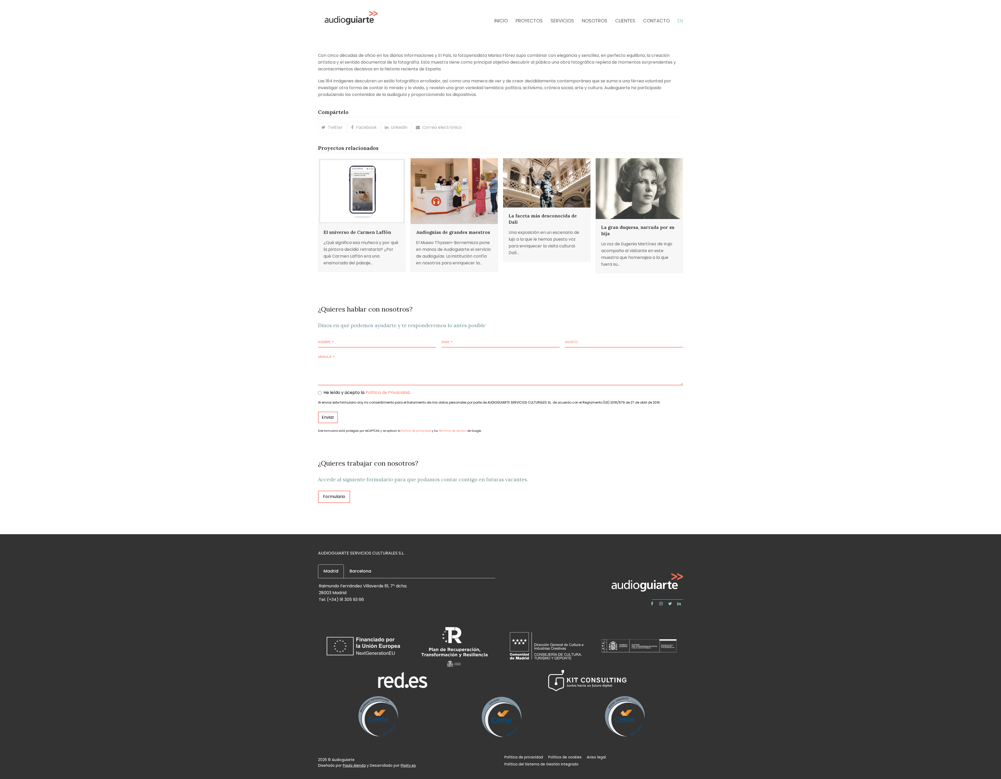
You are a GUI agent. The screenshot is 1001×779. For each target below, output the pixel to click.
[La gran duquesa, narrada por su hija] (639, 188)
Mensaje (326, 357)
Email (446, 342)
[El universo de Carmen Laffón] (361, 191)
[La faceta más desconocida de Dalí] (546, 183)
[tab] (331, 571)
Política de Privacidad (387, 392)
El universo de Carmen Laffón (357, 232)
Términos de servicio (453, 431)
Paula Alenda (354, 765)
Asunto (571, 342)
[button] (332, 127)
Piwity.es (408, 765)
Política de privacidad (416, 431)
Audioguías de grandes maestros (453, 232)
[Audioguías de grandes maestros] (454, 191)
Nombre (325, 342)
